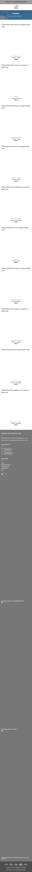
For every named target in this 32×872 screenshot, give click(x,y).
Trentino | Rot (16, 260)
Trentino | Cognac (16, 342)
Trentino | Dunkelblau (16, 220)
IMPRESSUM (5, 466)
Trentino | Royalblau (16, 382)
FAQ (2, 470)
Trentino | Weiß (16, 57)
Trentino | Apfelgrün (16, 423)
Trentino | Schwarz (16, 98)
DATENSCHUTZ (6, 464)
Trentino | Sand (16, 179)
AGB (2, 463)
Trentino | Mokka (16, 301)
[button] (2, 7)
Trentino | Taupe (16, 139)
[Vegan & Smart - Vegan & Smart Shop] (16, 7)
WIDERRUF (4, 468)
